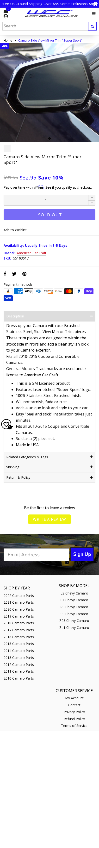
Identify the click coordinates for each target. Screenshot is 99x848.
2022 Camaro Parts (19, 595)
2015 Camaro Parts (19, 643)
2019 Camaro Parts (19, 616)
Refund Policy (74, 719)
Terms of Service (74, 725)
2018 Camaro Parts (19, 623)
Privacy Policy (74, 712)
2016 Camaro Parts (19, 637)
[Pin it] (24, 274)
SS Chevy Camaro (74, 614)
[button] (91, 203)
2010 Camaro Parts (19, 678)
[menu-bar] (92, 13)
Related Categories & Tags (27, 457)
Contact (74, 705)
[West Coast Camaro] (51, 13)
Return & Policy (18, 477)
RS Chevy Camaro (74, 607)
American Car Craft (31, 253)
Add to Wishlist (15, 230)
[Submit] (92, 26)
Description (15, 316)
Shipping (12, 467)
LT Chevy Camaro (74, 600)
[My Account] (6, 16)
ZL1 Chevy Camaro (74, 627)
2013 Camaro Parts (19, 657)
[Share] (5, 274)
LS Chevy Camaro (74, 593)
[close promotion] (95, 4)
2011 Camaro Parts (19, 671)
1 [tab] (49, 138)
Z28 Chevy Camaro (74, 620)
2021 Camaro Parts (19, 602)
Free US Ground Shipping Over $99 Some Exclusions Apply (49, 3)
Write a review (49, 519)
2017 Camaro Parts (19, 630)
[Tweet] (14, 274)
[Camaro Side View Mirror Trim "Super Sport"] (49, 92)
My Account (74, 698)
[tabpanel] (49, 92)
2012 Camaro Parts (19, 664)
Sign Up (82, 554)
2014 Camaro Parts (19, 650)
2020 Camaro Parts (19, 609)
